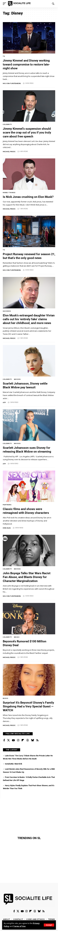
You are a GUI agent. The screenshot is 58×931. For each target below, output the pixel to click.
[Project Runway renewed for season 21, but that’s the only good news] (29, 231)
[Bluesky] (32, 740)
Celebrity (7, 124)
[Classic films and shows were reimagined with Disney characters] (29, 486)
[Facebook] (4, 740)
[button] (49, 925)
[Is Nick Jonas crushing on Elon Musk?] (29, 174)
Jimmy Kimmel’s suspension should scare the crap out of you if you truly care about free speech (27, 132)
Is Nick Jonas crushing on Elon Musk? (28, 197)
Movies (17, 379)
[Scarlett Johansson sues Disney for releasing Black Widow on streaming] (29, 425)
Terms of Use (19, 926)
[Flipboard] (22, 740)
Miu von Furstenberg (12, 83)
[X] (8, 740)
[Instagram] (18, 740)
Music (17, 637)
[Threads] (27, 740)
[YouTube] (13, 740)
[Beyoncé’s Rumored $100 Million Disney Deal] (29, 618)
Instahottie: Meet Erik (13, 764)
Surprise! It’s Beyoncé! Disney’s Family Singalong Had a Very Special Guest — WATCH (28, 706)
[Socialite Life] (20, 3)
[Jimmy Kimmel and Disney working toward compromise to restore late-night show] (29, 38)
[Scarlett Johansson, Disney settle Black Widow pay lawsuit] (29, 360)
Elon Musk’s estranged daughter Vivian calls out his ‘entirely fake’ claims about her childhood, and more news (29, 319)
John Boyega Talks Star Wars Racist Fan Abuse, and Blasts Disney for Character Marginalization (26, 577)
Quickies (7, 311)
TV (4, 56)
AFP (4, 402)
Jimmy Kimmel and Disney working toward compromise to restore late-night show (26, 64)
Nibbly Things (9, 192)
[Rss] (37, 740)
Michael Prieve (9, 151)
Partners (7, 504)
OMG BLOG (7, 528)
